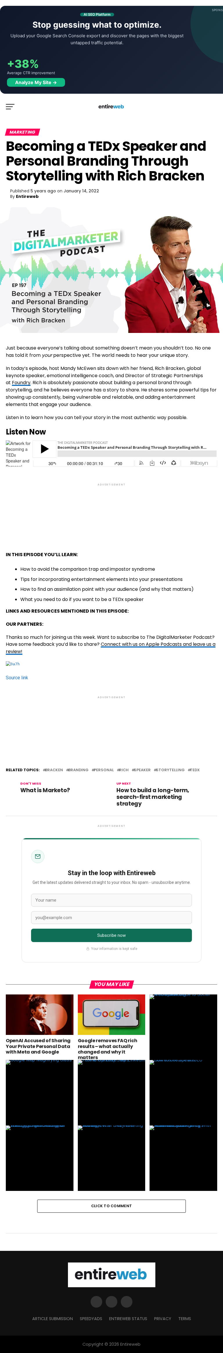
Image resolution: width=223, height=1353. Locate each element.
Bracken (54, 770)
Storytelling (170, 770)
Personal (104, 770)
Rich (124, 770)
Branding (78, 770)
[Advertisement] (111, 512)
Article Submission (52, 1319)
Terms (184, 1319)
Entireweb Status (128, 1319)
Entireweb (27, 196)
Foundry (21, 382)
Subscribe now (111, 935)
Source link (17, 677)
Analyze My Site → (36, 82)
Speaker (142, 770)
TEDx (195, 770)
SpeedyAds (91, 1319)
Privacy (162, 1319)
